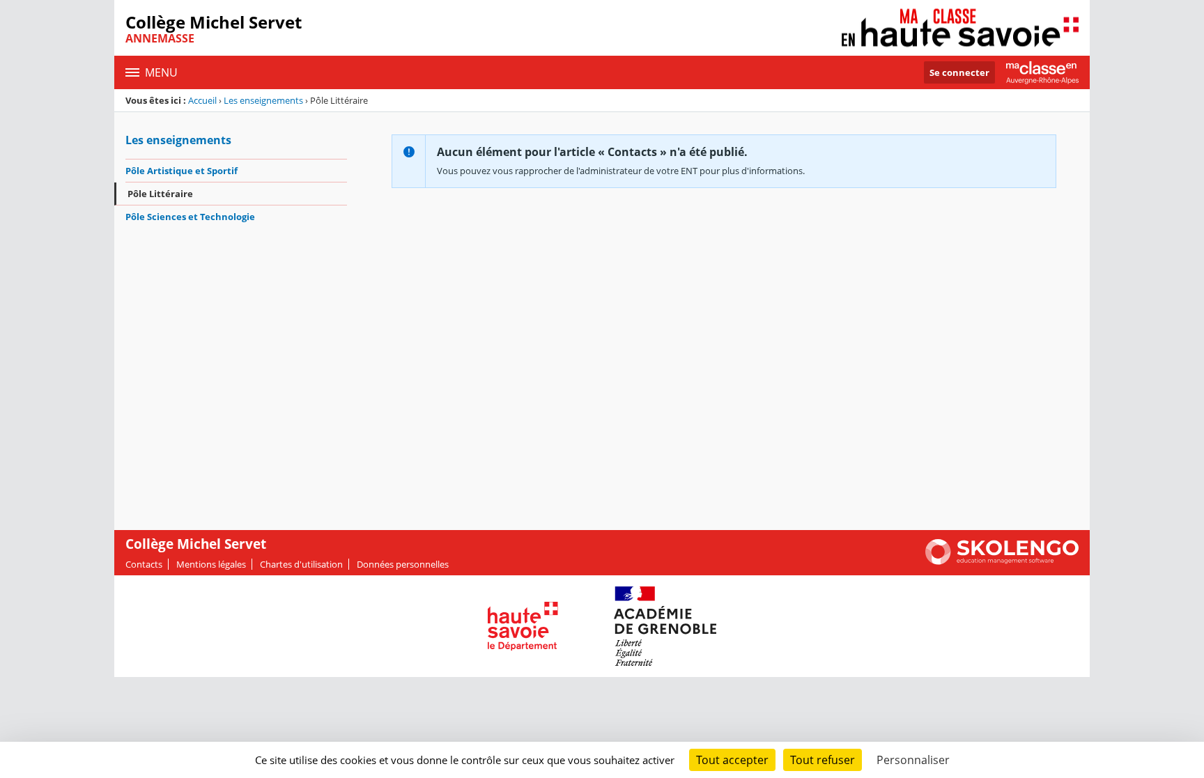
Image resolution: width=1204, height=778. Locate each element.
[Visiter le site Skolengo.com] (1002, 561)
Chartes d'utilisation (301, 564)
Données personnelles (403, 564)
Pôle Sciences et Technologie (190, 216)
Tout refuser (822, 760)
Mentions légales (211, 564)
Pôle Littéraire (160, 193)
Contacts (143, 564)
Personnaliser (913, 760)
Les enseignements (263, 100)
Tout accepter (732, 760)
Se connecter (959, 72)
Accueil (202, 100)
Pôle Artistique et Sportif (181, 170)
